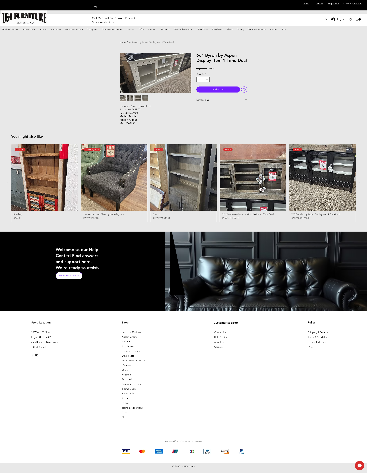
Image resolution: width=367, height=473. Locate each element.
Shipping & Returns (318, 332)
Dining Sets (128, 355)
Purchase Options (131, 332)
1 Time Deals (129, 388)
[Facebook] (32, 355)
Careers (218, 346)
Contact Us (220, 332)
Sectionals (127, 379)
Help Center (220, 337)
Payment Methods (318, 342)
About (125, 398)
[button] (358, 19)
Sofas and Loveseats (132, 384)
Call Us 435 (352, 3)
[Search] (326, 19)
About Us (219, 342)
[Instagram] (37, 355)
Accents (126, 341)
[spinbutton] (203, 79)
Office (125, 369)
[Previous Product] (7, 183)
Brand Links (128, 393)
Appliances (128, 346)
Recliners (126, 374)
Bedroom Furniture (132, 351)
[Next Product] (360, 183)
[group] (183, 183)
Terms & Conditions (132, 407)
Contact (126, 412)
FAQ (310, 346)
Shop (124, 417)
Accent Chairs (129, 336)
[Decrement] (198, 79)
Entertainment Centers (134, 360)
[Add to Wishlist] (244, 89)
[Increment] (207, 79)
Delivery (126, 403)
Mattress (126, 365)
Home (123, 42)
